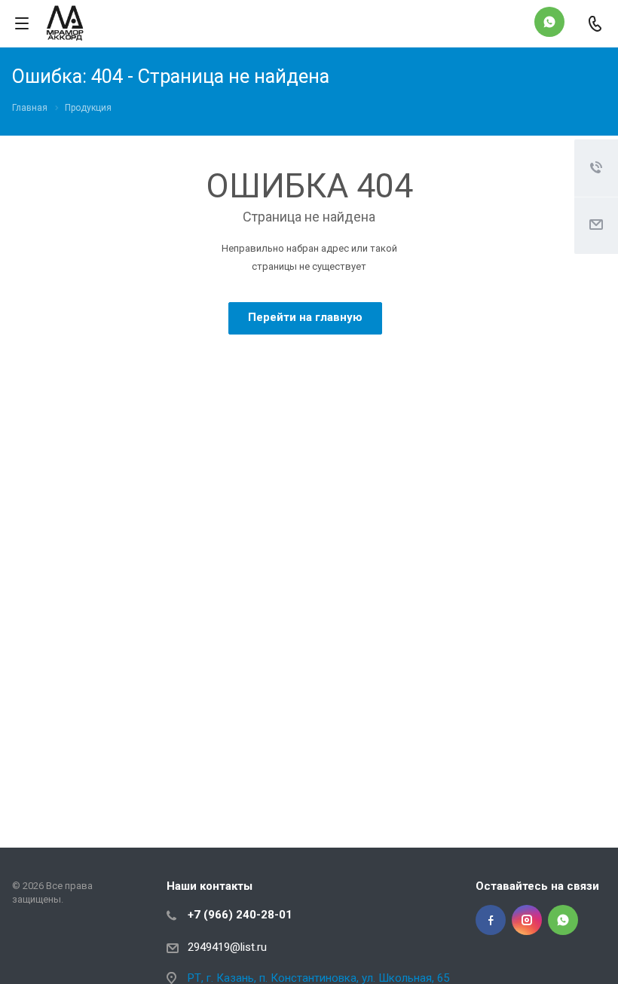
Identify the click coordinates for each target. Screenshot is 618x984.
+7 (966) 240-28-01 (240, 914)
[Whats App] (549, 22)
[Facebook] (491, 920)
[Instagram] (527, 920)
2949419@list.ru (227, 947)
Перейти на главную (305, 317)
